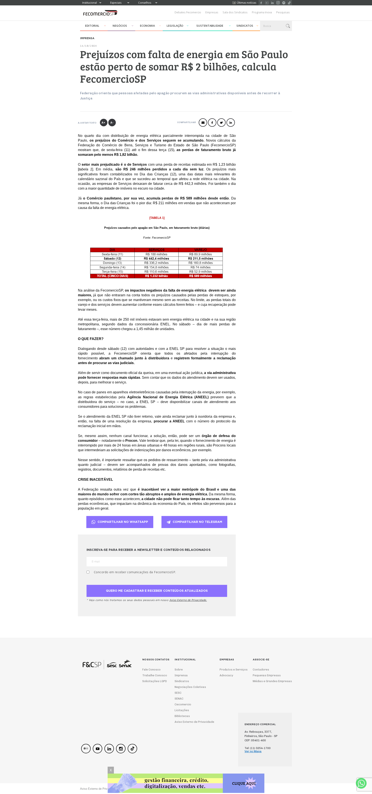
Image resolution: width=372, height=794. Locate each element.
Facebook (261, 2)
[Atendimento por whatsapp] (361, 783)
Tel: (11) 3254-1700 (258, 748)
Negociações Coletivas (190, 687)
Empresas (211, 12)
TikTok (289, 2)
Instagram (278, 2)
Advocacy (226, 675)
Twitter (221, 122)
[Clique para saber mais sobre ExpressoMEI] (186, 784)
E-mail (203, 122)
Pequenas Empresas (267, 675)
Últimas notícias (246, 3)
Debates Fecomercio (188, 12)
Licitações (182, 710)
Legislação (175, 26)
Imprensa (181, 675)
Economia (147, 26)
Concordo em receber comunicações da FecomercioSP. (135, 572)
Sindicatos (244, 26)
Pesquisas (283, 12)
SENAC (179, 698)
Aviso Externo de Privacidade (190, 721)
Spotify (283, 2)
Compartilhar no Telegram (197, 522)
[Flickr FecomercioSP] (86, 748)
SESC (178, 692)
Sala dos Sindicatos (235, 12)
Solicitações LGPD (153, 681)
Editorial (92, 26)
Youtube (267, 2)
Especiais (115, 3)
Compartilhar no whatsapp (123, 522)
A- (112, 122)
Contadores (261, 669)
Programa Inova (262, 12)
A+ (103, 122)
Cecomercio (183, 704)
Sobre (179, 669)
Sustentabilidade (209, 26)
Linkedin (272, 2)
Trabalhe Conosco (153, 675)
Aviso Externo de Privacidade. (188, 600)
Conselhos (144, 3)
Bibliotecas (182, 716)
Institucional (89, 3)
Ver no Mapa (253, 751)
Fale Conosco (151, 669)
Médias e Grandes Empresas (268, 681)
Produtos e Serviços (231, 669)
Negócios (120, 26)
